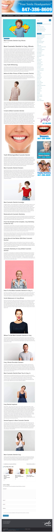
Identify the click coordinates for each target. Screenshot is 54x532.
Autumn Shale (7, 42)
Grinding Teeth (39, 66)
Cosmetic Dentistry (10, 15)
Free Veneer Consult (40, 64)
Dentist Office (39, 60)
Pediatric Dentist (39, 77)
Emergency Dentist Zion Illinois (41, 29)
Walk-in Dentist (39, 99)
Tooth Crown (39, 89)
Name (4, 500)
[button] (13, 15)
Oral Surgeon (39, 75)
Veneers (38, 97)
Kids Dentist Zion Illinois (40, 26)
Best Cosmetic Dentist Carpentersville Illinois (7, 477)
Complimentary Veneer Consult (41, 46)
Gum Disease (39, 67)
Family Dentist (39, 63)
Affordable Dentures (40, 38)
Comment (5, 488)
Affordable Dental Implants (41, 35)
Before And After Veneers (40, 41)
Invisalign (38, 71)
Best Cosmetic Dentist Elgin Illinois (30, 476)
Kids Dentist (38, 74)
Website (4, 508)
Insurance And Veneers (40, 70)
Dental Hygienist (39, 52)
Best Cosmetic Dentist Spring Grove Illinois (19, 476)
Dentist (38, 57)
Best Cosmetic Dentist (6, 38)
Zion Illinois (38, 25)
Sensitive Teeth (39, 81)
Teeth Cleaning (39, 86)
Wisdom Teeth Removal (40, 100)
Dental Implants (25, 15)
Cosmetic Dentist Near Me (40, 49)
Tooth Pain (38, 92)
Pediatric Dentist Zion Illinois (41, 28)
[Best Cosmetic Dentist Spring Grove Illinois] (19, 469)
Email (4, 504)
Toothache (38, 93)
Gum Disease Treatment (40, 68)
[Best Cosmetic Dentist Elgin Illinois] (31, 469)
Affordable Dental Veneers (40, 37)
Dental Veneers (17, 15)
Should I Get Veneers (40, 82)
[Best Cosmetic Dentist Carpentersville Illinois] (8, 469)
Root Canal (38, 79)
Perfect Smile (39, 78)
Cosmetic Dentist (39, 48)
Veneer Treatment (39, 96)
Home (4, 15)
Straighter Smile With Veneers (41, 85)
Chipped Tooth (39, 45)
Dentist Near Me (32, 15)
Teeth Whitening (39, 88)
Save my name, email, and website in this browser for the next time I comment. (16, 512)
